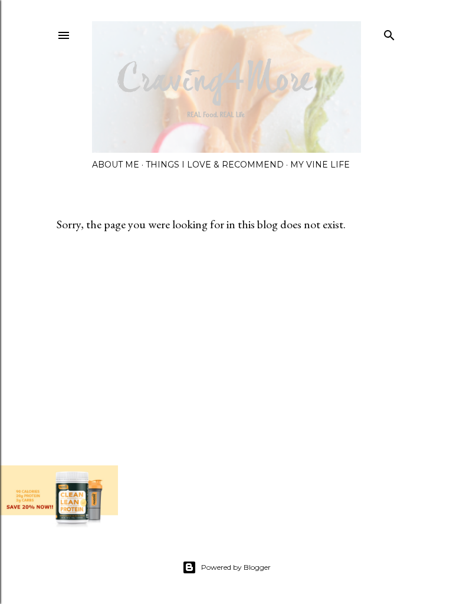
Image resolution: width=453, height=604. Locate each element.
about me (115, 164)
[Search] (389, 32)
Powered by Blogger (236, 567)
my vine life (320, 164)
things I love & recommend (215, 164)
